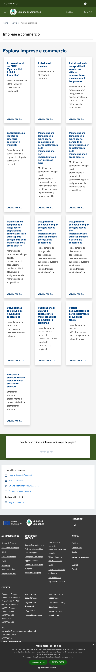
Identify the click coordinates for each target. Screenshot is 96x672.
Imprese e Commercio (34, 556)
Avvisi (74, 552)
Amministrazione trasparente (55, 596)
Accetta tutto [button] (38, 662)
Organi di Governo (9, 543)
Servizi (14, 22)
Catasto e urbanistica (34, 564)
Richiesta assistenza (33, 614)
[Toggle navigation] (5, 11)
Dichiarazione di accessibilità (55, 613)
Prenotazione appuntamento (31, 596)
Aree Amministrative (10, 547)
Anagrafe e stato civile (34, 545)
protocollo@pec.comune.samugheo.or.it (19, 631)
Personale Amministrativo (8, 567)
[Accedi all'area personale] (85, 3)
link (72, 657)
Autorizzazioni (54, 577)
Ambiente (52, 565)
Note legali (53, 606)
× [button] (93, 645)
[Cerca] (90, 12)
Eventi (75, 569)
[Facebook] (76, 12)
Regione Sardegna (11, 3)
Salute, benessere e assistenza (56, 571)
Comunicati (77, 547)
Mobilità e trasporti (33, 572)
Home (5, 22)
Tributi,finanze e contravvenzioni (55, 559)
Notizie (75, 543)
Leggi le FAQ (30, 610)
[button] (48, 667)
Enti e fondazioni (9, 556)
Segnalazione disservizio (30, 604)
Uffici (4, 552)
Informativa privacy (56, 602)
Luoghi (75, 564)
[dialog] (48, 657)
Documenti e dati (9, 573)
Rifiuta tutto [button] (58, 662)
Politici (4, 561)
